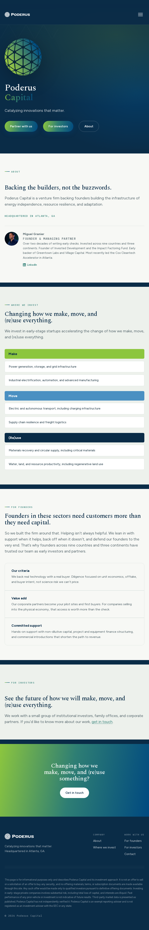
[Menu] (140, 15)
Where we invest (104, 847)
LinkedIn (32, 264)
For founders (133, 841)
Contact (130, 854)
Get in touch (74, 793)
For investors (58, 126)
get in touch (102, 721)
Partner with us (21, 126)
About (88, 126)
